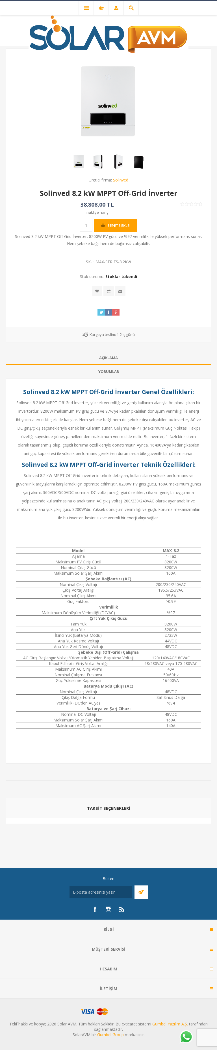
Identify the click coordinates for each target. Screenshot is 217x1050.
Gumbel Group (110, 1034)
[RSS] (122, 909)
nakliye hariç (97, 212)
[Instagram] (108, 909)
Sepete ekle (118, 225)
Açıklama (108, 357)
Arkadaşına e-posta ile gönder (120, 291)
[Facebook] (94, 909)
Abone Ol (141, 892)
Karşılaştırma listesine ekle (108, 291)
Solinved (120, 180)
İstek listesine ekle (97, 291)
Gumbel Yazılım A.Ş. (170, 1024)
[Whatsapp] (185, 1037)
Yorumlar (108, 371)
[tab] (108, 358)
